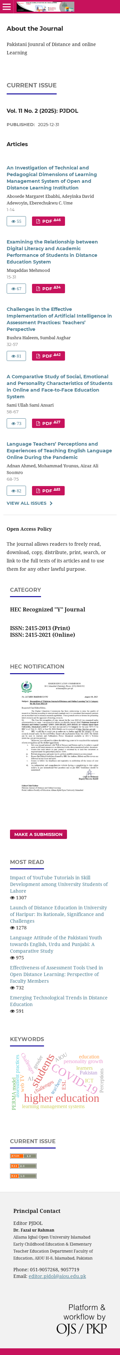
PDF (51, 221)
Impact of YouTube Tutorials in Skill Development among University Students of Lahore (59, 884)
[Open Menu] (6, 6)
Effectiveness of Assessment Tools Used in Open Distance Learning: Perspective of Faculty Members (56, 974)
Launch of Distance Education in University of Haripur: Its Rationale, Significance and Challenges (58, 914)
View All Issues (26, 503)
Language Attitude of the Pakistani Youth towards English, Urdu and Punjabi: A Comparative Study (56, 944)
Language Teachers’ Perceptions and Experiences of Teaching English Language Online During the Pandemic (59, 450)
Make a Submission (38, 834)
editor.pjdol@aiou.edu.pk (57, 1276)
